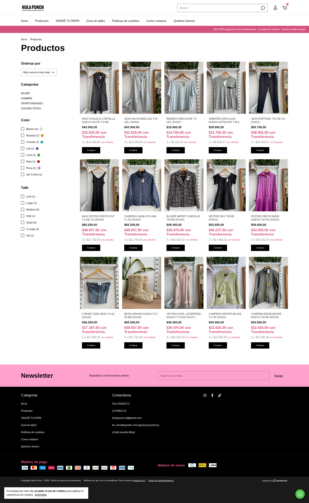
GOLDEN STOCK (31, 108)
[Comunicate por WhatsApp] (300, 494)
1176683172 (119, 410)
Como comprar (156, 20)
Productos (42, 20)
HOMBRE (26, 98)
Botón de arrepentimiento (161, 480)
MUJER (25, 93)
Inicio (24, 20)
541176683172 (120, 403)
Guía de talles (95, 20)
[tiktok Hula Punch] (219, 395)
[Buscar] (263, 8)
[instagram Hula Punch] (205, 395)
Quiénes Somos (184, 20)
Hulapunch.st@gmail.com (126, 418)
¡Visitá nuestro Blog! (123, 432)
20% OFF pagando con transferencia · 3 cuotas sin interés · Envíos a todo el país (231, 29)
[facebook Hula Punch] (212, 395)
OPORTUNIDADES (32, 103)
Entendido (41, 494)
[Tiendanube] (275, 481)
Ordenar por (30, 63)
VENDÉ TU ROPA (67, 20)
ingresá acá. (139, 480)
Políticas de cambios (125, 20)
